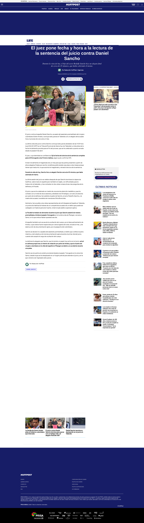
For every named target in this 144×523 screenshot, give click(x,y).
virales (56, 8)
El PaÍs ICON (75, 518)
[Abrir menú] (2, 5)
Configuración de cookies (79, 479)
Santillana (69, 513)
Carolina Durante (67, 1)
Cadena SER (84, 513)
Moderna (60, 518)
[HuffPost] (26, 474)
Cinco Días (75, 515)
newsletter (24, 486)
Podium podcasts (68, 518)
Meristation (98, 518)
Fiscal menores (42, 1)
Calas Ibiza (83, 1)
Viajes (43, 43)
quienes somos (25, 481)
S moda (82, 518)
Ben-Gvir (59, 1)
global (50, 8)
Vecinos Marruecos (32, 1)
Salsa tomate (75, 1)
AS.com (90, 513)
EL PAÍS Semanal (88, 515)
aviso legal (75, 484)
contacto (23, 484)
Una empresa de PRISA (38, 514)
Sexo (86, 43)
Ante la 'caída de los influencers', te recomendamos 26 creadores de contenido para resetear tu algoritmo (110, 242)
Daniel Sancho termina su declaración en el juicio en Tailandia (74, 432)
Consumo (38, 43)
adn (95, 513)
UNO (64, 515)
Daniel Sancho (31, 269)
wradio (69, 515)
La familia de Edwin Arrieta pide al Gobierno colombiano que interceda (34, 432)
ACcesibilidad (75, 489)
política (44, 8)
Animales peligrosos (117, 1)
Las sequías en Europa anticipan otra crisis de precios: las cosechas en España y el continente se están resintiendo (110, 310)
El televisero (74, 8)
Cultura (73, 43)
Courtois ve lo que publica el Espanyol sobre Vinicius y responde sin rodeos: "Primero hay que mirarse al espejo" (111, 254)
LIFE (62, 8)
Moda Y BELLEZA (80, 43)
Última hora (133, 5)
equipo (22, 479)
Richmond (52, 518)
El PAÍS (53, 513)
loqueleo (90, 518)
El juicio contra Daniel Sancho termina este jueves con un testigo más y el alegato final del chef (55, 433)
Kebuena (100, 515)
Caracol (102, 513)
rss (21, 489)
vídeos (67, 8)
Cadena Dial (82, 515)
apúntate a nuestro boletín (106, 177)
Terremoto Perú (51, 1)
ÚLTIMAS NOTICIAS (97, 8)
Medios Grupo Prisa (38, 518)
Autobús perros (98, 1)
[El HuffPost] (73, 5)
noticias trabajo (85, 8)
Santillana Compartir (77, 513)
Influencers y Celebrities (52, 43)
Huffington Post (55, 515)
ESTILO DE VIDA (63, 43)
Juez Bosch (90, 1)
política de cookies (77, 481)
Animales (32, 43)
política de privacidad (78, 486)
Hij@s (68, 43)
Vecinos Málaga (107, 1)
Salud (28, 43)
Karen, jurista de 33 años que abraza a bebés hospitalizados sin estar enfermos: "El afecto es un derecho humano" (111, 298)
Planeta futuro (94, 515)
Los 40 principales (61, 513)
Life (30, 40)
